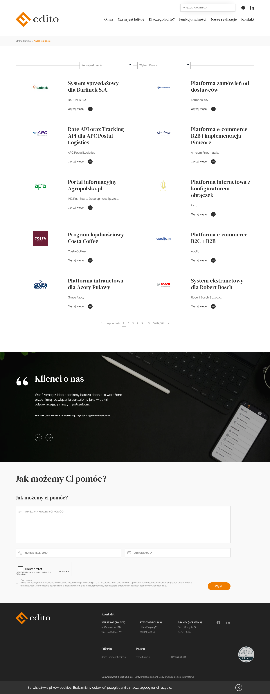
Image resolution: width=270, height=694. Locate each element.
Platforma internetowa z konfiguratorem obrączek (220, 188)
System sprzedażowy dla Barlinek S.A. (93, 86)
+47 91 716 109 (184, 631)
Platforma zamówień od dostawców (220, 86)
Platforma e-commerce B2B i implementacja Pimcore (219, 136)
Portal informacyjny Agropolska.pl (92, 185)
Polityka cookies (178, 656)
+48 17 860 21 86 (147, 631)
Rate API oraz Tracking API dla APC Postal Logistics (96, 136)
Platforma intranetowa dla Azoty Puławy (95, 284)
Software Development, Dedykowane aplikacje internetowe (164, 676)
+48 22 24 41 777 (114, 631)
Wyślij (219, 586)
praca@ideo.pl (143, 657)
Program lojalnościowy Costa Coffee (96, 237)
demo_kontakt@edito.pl (114, 657)
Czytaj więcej (76, 108)
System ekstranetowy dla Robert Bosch (217, 284)
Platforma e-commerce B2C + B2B (219, 237)
